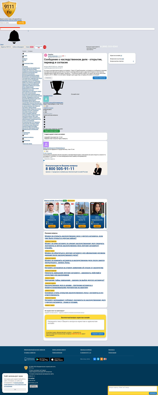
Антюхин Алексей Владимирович (53, 102)
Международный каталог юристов (34, 349)
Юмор (37, 128)
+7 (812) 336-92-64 (29, 380)
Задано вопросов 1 (53, 56)
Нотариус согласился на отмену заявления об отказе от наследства (74, 268)
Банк (35, 72)
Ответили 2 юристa (50, 258)
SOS (44, 47)
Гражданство (34, 78)
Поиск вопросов (57, 352)
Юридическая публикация (30, 129)
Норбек (50, 54)
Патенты (25, 110)
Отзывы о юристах (29, 352)
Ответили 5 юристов (50, 270)
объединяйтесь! (17, 19)
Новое (29, 47)
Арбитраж (38, 71)
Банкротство (26, 74)
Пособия (25, 112)
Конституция (26, 94)
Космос (35, 95)
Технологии (26, 123)
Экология (25, 128)
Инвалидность (26, 88)
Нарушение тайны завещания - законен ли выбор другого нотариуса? (74, 280)
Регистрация (71, 200)
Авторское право (31, 69)
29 (121, 55)
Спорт (24, 120)
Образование (26, 109)
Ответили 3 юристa (50, 298)
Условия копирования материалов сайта (41, 374)
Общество (34, 109)
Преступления (26, 113)
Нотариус (25, 107)
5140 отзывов (47, 152)
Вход (1, 44)
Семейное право (27, 117)
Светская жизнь (27, 116)
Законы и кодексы (86, 349)
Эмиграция (31, 128)
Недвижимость (27, 104)
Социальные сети (35, 119)
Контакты (112, 349)
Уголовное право (27, 125)
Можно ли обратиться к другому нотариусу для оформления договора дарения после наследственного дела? (75, 254)
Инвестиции (35, 88)
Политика (35, 110)
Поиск (64, 200)
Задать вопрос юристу (51, 131)
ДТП (33, 81)
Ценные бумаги (27, 126)
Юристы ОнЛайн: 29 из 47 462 (53, 200)
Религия (37, 114)
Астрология (30, 72)
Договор (25, 79)
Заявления (25, 85)
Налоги (32, 103)
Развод (33, 114)
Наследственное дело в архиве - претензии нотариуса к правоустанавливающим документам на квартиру (69, 286)
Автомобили (26, 68)
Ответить (48, 78)
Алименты (25, 71)
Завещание (36, 82)
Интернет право (36, 91)
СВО (33, 116)
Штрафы (34, 126)
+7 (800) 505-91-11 (29, 376)
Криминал (30, 97)
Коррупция (29, 95)
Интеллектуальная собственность (28, 90)
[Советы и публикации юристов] (9, 9)
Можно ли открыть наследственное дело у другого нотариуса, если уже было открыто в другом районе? (74, 237)
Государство (26, 78)
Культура (36, 97)
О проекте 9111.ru (85, 352)
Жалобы (37, 81)
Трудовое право (34, 123)
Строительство (27, 122)
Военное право (34, 75)
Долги (30, 79)
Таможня (37, 122)
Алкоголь (32, 71)
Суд (33, 122)
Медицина (25, 100)
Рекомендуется (47, 95)
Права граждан (32, 112)
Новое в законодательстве (32, 105)
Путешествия (26, 114)
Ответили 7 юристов (50, 241)
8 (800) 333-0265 (109, 46)
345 (123, 59)
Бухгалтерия (26, 75)
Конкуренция (32, 93)
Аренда (24, 72)
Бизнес (32, 74)
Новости (37, 106)
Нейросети (35, 104)
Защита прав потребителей (30, 84)
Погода (30, 110)
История (25, 93)
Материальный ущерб (34, 98)
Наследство (38, 103)
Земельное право (34, 85)
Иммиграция (30, 87)
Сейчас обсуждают (18, 47)
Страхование (30, 120)
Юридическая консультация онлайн (11, 20)
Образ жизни (32, 107)
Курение (25, 98)
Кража (40, 95)
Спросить (52, 226)
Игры (24, 87)
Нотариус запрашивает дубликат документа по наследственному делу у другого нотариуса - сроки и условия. (75, 301)
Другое (30, 81)
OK (15, 389)
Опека (39, 109)
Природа (33, 113)
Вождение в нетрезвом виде (30, 76)
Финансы (35, 125)
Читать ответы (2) (99, 78)
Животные (25, 82)
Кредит (24, 97)
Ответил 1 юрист (49, 251)
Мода (31, 101)
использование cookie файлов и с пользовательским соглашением (15, 384)
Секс (36, 116)
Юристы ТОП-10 (6, 47)
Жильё (31, 82)
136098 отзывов (48, 107)
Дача (40, 78)
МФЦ (28, 103)
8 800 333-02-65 (76, 334)
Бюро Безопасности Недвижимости (54, 148)
